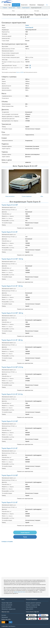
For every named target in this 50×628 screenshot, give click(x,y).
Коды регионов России (31, 607)
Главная (5, 7)
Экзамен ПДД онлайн (7, 603)
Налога (17, 72)
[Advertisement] (25, 560)
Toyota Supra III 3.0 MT (10, 475)
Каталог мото (24, 5)
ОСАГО (22, 72)
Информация (40, 5)
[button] (5, 181)
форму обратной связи (19, 592)
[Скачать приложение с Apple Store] (31, 615)
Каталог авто (16, 5)
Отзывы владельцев (27, 196)
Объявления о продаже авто (8, 609)
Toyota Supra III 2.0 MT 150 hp (12, 259)
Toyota (18, 7)
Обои (41, 196)
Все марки (37, 10)
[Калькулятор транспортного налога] (30, 65)
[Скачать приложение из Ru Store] (43, 615)
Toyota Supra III (25, 7)
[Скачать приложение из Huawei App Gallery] (43, 619)
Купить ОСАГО (29, 609)
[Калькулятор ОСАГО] (30, 67)
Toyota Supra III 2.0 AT (10, 232)
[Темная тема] (7, 622)
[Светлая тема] (3, 622)
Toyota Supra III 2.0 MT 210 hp (12, 367)
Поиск (13, 10)
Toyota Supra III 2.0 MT (10, 205)
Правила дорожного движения (33, 603)
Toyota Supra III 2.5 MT (10, 421)
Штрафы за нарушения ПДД (33, 605)
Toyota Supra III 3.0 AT (10, 502)
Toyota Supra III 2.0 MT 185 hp (12, 313)
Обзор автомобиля (10, 196)
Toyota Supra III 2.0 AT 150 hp (12, 286)
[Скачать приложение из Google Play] (31, 619)
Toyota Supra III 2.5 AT (10, 448)
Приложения (5, 617)
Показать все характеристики (25, 228)
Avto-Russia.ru (11, 626)
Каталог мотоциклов (6, 607)
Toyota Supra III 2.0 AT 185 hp (12, 340)
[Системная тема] (10, 622)
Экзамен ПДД (7, 5)
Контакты (4, 615)
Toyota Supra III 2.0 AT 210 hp (12, 394)
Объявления (32, 5)
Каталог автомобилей (7, 605)
